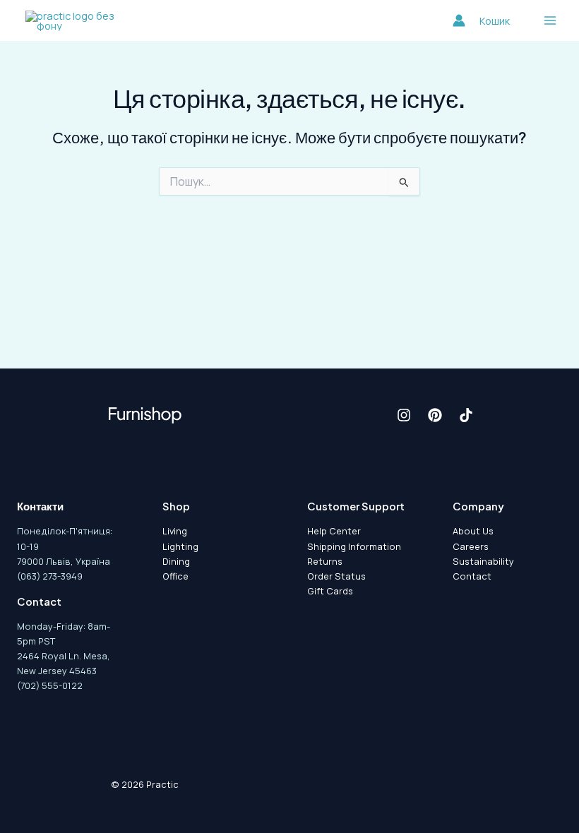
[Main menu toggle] (550, 20)
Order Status (336, 576)
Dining (176, 561)
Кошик (494, 20)
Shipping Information (354, 546)
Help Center (334, 531)
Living (174, 531)
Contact (472, 576)
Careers (471, 546)
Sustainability (483, 561)
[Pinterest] (435, 415)
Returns (324, 561)
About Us (473, 531)
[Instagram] (404, 415)
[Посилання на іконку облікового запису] (459, 20)
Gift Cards (330, 591)
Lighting (180, 546)
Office (175, 576)
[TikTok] (466, 415)
